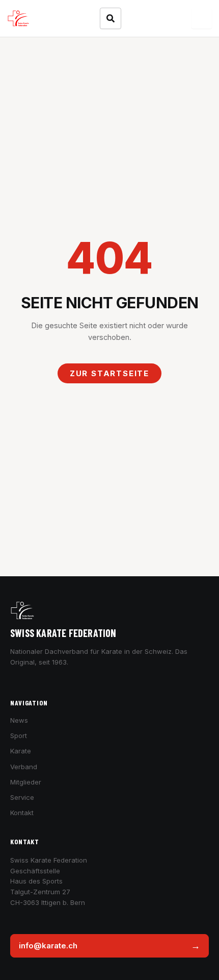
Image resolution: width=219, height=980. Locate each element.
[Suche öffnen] (110, 18)
